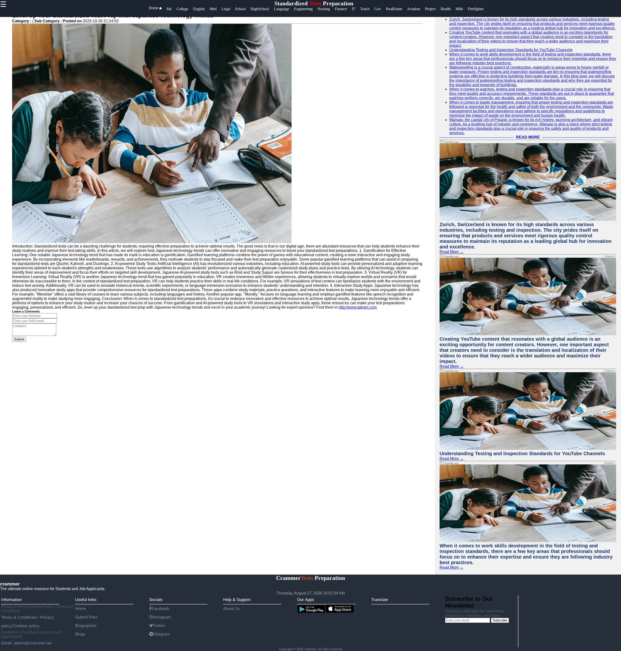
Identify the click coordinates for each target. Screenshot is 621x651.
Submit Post (86, 617)
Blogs (80, 634)
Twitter (159, 625)
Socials (156, 599)
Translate (379, 599)
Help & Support (237, 599)
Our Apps (305, 599)
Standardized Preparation (313, 3)
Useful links (86, 599)
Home (80, 608)
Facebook (160, 608)
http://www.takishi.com (358, 307)
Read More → (452, 252)
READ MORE (528, 137)
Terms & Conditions (19, 617)
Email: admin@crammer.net (26, 643)
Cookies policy (26, 625)
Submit (19, 339)
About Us (231, 608)
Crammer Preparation (310, 578)
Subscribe (500, 620)
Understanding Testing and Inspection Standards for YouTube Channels (510, 50)
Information (11, 599)
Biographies (86, 625)
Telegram (161, 634)
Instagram (162, 617)
